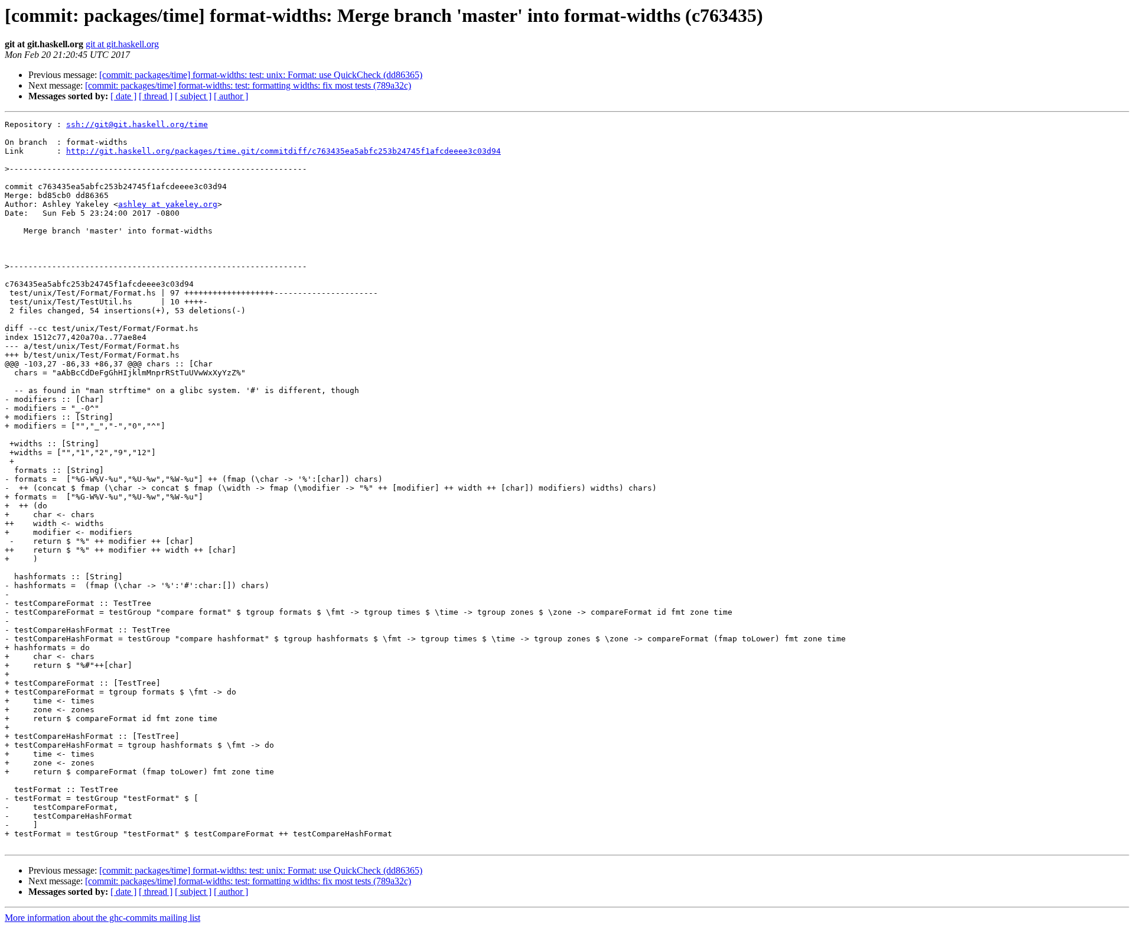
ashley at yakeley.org (167, 204)
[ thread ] (155, 96)
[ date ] (123, 96)
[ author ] (231, 96)
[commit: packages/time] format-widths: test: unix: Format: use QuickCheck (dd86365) (260, 75)
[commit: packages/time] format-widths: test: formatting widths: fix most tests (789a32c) (248, 85)
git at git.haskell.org (122, 44)
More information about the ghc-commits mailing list (102, 918)
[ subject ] (193, 96)
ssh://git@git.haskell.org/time (137, 124)
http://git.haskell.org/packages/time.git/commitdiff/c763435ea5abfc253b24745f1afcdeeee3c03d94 (283, 151)
